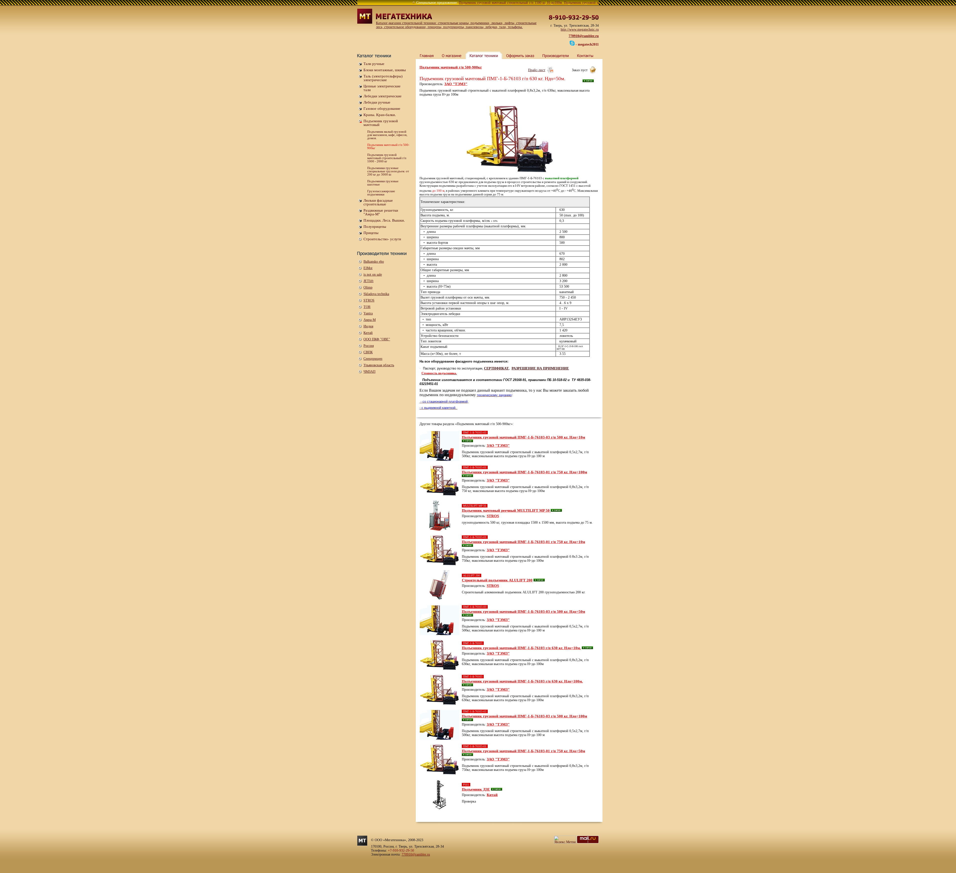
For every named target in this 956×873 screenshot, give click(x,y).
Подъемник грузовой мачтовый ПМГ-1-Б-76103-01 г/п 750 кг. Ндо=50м (523, 751)
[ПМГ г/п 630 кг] (509, 139)
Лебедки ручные (376, 102)
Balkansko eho (373, 261)
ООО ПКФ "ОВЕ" (376, 339)
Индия (368, 326)
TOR (366, 307)
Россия (368, 346)
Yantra (368, 313)
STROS (368, 300)
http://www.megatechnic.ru (580, 29)
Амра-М (369, 320)
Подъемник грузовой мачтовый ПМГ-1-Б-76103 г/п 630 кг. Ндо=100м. (522, 681)
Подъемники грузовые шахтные (383, 182)
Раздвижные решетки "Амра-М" (380, 212)
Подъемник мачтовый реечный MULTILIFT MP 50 (506, 510)
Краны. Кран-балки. (379, 115)
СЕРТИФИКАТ (496, 368)
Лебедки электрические (382, 96)
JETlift (368, 281)
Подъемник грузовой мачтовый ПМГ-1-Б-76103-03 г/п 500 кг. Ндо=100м (524, 716)
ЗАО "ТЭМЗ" (455, 84)
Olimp (367, 287)
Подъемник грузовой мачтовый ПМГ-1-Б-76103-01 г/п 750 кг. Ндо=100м (524, 472)
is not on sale (372, 274)
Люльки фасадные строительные (378, 202)
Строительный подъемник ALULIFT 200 (497, 580)
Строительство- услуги (382, 239)
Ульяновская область (378, 365)
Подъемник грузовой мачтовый (380, 123)
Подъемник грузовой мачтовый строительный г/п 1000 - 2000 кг (386, 158)
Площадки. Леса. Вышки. (384, 220)
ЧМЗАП (369, 372)
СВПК (368, 352)
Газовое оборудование (381, 109)
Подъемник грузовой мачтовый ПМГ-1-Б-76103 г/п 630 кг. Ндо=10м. (521, 648)
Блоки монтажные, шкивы (384, 70)
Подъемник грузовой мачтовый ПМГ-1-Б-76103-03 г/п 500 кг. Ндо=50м (523, 612)
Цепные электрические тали (382, 88)
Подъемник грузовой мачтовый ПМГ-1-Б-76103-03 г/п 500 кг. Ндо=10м (523, 437)
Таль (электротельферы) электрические (383, 78)
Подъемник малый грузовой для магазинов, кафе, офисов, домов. (387, 135)
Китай (368, 333)
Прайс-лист (536, 70)
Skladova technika (376, 294)
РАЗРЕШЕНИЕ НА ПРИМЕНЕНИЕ (540, 368)
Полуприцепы (374, 227)
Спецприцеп (372, 359)
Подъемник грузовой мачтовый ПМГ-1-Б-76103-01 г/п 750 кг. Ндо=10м (523, 542)
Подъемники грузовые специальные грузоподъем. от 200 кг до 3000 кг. (388, 171)
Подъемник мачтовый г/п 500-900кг (388, 146)
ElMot (367, 268)
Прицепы (370, 233)
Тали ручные (373, 64)
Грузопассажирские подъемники (381, 192)
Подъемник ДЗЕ (476, 789)
